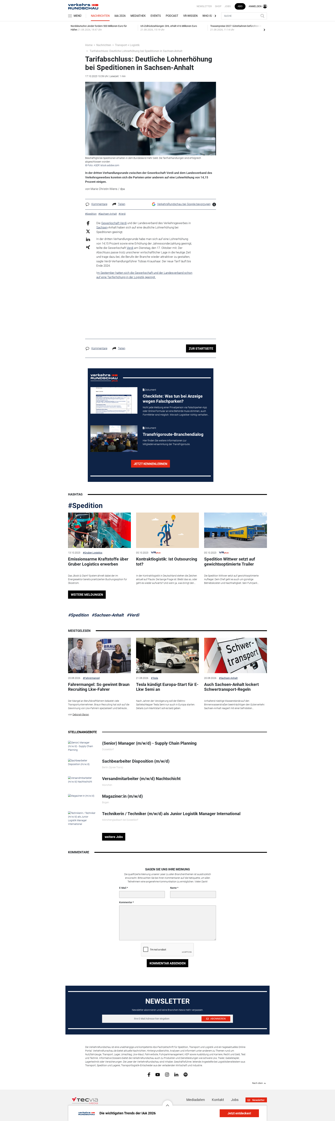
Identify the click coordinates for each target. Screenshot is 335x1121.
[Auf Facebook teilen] (88, 223)
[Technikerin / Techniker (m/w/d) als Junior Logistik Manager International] (82, 818)
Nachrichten (100, 15)
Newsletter (204, 6)
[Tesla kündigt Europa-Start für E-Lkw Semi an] (167, 655)
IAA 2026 (120, 15)
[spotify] (186, 1074)
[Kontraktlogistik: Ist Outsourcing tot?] (167, 530)
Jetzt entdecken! (239, 1113)
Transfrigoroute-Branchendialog (173, 434)
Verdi (130, 248)
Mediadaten (195, 1100)
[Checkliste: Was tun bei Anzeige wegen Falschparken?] (113, 400)
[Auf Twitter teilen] (88, 231)
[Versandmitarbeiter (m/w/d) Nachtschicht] (82, 779)
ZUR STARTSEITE (201, 348)
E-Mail (122, 887)
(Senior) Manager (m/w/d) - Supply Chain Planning (149, 743)
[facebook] (149, 1074)
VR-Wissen (190, 15)
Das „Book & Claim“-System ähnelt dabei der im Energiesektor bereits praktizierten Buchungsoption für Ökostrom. (97, 579)
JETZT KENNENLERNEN (150, 464)
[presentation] (264, 29)
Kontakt (218, 1100)
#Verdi (133, 615)
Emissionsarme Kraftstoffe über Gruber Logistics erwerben (98, 562)
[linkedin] (176, 1074)
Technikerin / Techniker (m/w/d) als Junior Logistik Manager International (171, 813)
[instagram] (167, 1074)
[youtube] (157, 1074)
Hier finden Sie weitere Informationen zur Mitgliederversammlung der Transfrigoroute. (166, 442)
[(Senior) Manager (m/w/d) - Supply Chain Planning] (82, 746)
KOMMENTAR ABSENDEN (168, 963)
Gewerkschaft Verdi (114, 223)
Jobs (228, 6)
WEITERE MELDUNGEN (87, 594)
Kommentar (125, 902)
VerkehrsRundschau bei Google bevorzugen (184, 204)
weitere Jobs (114, 837)
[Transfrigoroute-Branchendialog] (113, 438)
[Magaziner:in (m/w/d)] (81, 795)
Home (88, 45)
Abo (240, 6)
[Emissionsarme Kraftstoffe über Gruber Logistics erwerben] (99, 530)
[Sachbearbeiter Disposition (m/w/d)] (82, 762)
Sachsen (101, 227)
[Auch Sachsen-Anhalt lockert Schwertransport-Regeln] (235, 655)
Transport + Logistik (127, 45)
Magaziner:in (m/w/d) (122, 796)
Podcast (172, 15)
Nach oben (257, 1083)
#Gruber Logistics (92, 552)
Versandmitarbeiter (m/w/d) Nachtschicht (141, 778)
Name (173, 887)
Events (156, 15)
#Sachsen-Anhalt (108, 615)
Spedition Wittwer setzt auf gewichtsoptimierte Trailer (229, 562)
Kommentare (99, 204)
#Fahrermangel (91, 678)
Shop (218, 6)
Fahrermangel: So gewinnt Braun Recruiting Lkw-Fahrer (98, 687)
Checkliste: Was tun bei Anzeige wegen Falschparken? (173, 399)
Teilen (121, 204)
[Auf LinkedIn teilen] (88, 239)
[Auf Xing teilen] (88, 247)
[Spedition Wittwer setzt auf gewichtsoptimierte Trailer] (235, 530)
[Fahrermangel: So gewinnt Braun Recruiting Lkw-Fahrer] (99, 655)
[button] (167, 1102)
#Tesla (154, 678)
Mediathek (138, 15)
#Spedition (85, 506)
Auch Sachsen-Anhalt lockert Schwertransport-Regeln (231, 687)
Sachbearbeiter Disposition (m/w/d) (135, 761)
